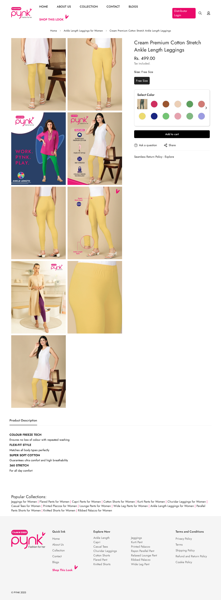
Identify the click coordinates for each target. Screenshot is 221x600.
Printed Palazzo (140, 546)
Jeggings (136, 538)
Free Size (142, 81)
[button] (137, 107)
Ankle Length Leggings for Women (83, 31)
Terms (179, 544)
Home (43, 6)
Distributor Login (180, 13)
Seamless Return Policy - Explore (154, 157)
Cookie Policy (184, 562)
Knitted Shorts (101, 564)
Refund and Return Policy (191, 556)
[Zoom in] (59, 45)
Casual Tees (100, 546)
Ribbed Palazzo (140, 560)
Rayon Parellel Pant (142, 551)
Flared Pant (100, 560)
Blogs (133, 6)
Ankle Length (101, 538)
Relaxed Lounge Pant (144, 555)
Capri (96, 542)
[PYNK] (21, 13)
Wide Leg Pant (140, 564)
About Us (64, 6)
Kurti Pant (136, 542)
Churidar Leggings (105, 551)
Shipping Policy (185, 550)
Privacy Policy (184, 539)
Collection (89, 6)
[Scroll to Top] (214, 581)
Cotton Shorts (101, 555)
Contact (113, 6)
